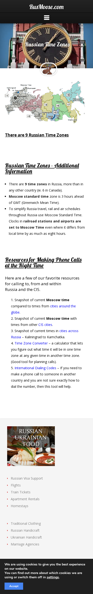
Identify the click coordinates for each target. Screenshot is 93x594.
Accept (13, 586)
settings (53, 577)
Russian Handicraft (25, 530)
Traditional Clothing (26, 523)
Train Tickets (21, 492)
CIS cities (45, 324)
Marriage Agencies (25, 544)
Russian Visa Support (27, 478)
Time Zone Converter (31, 343)
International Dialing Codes (35, 368)
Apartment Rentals (25, 499)
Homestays (19, 506)
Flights (16, 485)
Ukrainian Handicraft (26, 537)
